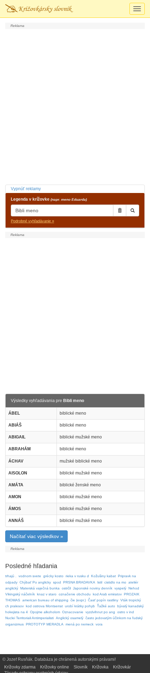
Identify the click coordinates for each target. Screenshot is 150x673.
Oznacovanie (72, 612)
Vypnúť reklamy (26, 188)
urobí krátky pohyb (80, 606)
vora (99, 624)
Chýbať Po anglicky (35, 582)
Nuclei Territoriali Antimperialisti (29, 618)
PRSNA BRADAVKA (79, 582)
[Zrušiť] (119, 210)
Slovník (81, 667)
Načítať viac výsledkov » (36, 536)
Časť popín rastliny (103, 600)
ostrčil (66, 588)
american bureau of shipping (45, 600)
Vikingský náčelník (20, 594)
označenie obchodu (75, 594)
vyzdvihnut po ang (100, 612)
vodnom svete (29, 576)
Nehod (133, 588)
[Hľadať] (132, 210)
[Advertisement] (75, 106)
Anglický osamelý (69, 618)
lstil (99, 582)
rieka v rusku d (77, 576)
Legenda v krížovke (49, 199)
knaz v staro (47, 594)
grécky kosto (53, 576)
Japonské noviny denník (92, 588)
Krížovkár (122, 667)
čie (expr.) (78, 600)
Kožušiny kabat (103, 576)
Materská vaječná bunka (40, 588)
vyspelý (120, 588)
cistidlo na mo (115, 582)
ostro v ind (125, 612)
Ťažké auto (106, 606)
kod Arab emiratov (107, 594)
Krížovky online (54, 667)
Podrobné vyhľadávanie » (32, 221)
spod (57, 582)
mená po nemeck (79, 624)
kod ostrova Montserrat (44, 606)
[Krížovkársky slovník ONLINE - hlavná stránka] (39, 8)
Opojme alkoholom (45, 612)
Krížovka (100, 667)
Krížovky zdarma (20, 667)
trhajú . (10, 576)
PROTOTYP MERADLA (44, 624)
